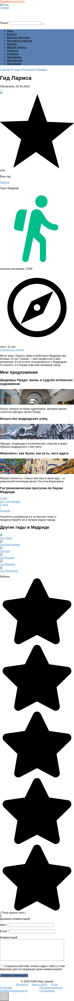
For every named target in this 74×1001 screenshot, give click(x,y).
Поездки (12, 50)
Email (4, 931)
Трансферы (14, 57)
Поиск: (4, 23)
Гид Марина (7, 564)
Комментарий (8, 937)
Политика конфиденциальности (14, 989)
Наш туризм (9, 11)
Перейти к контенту (12, 1)
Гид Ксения (7, 557)
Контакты (22, 984)
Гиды (10, 31)
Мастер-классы (17, 47)
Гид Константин (10, 544)
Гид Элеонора (9, 570)
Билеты (12, 34)
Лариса (4, 182)
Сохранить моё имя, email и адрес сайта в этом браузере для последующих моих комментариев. (32, 968)
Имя (3, 924)
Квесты (12, 44)
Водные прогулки (18, 37)
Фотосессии (14, 60)
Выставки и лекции (19, 40)
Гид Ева (5, 551)
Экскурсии (14, 63)
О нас (54, 984)
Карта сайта (39, 984)
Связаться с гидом (12, 349)
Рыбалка (12, 54)
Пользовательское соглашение (51, 989)
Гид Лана (6, 538)
